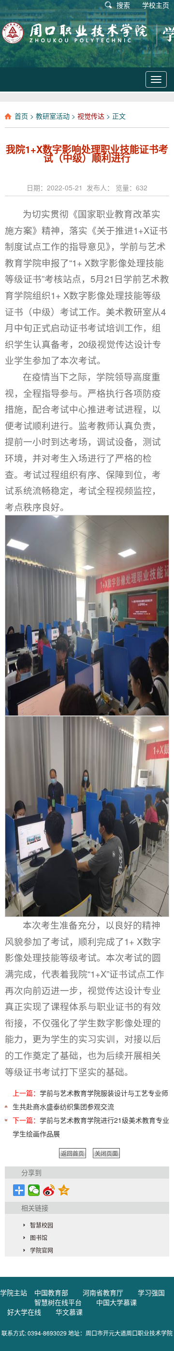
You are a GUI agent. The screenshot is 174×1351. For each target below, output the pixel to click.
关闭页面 (106, 1153)
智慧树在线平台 (58, 1302)
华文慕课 (69, 1312)
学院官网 (41, 1250)
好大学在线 (24, 1312)
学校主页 (155, 5)
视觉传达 (90, 116)
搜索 (123, 5)
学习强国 (151, 1292)
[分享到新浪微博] (49, 1190)
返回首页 (72, 1153)
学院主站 (13, 1292)
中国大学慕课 (116, 1302)
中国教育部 (51, 1292)
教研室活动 (53, 116)
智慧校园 (41, 1225)
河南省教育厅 (103, 1292)
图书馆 (38, 1237)
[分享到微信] (34, 1190)
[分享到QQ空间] (64, 1190)
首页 (21, 116)
